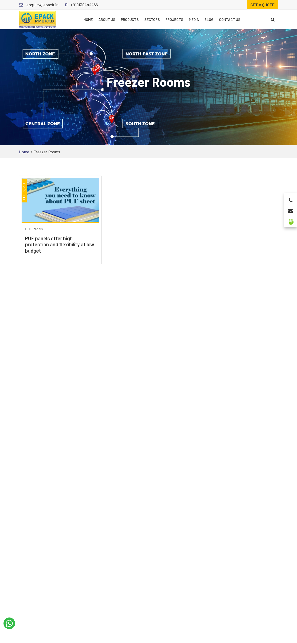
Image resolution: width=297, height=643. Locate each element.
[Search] (273, 19)
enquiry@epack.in (42, 4)
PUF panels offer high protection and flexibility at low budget (59, 244)
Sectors (152, 19)
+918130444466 (84, 4)
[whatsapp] (9, 623)
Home (88, 19)
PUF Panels (34, 229)
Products (130, 19)
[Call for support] (290, 199)
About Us (106, 19)
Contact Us (229, 19)
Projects (174, 19)
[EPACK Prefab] (37, 18)
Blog (208, 19)
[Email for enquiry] (290, 209)
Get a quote (262, 4)
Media (194, 19)
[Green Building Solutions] (290, 220)
